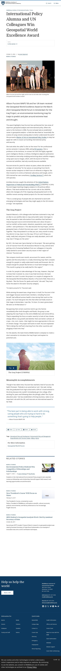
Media (17, 620)
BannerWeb (35, 620)
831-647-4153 (50, 600)
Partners (18, 624)
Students (18, 628)
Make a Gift (7, 593)
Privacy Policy (32, 667)
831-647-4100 (45, 591)
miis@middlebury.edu (47, 597)
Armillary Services (36, 175)
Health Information (51, 620)
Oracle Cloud (49, 628)
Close (55, 659)
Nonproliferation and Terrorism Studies (20, 438)
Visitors (18, 632)
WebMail (48, 642)
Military (33, 438)
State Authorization (51, 638)
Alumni (37, 438)
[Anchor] (23, 210)
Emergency (34, 640)
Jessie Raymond (23, 54)
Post (18, 429)
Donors (3, 624)
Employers (4, 628)
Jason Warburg (22, 474)
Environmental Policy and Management (40, 436)
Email (34, 429)
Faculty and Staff (5, 632)
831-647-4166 (52, 595)
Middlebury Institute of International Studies (17, 10)
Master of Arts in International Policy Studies (32, 137)
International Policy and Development (20, 436)
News (31, 10)
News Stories (11, 56)
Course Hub (35, 632)
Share (10, 429)
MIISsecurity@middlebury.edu (49, 602)
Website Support (50, 647)
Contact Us (34, 628)
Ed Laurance (38, 149)
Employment (35, 644)
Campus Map (35, 624)
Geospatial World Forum (16, 446)
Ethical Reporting (36, 648)
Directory (34, 636)
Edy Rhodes (32, 474)
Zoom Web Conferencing (52, 651)
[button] (49, 3)
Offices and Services (51, 624)
